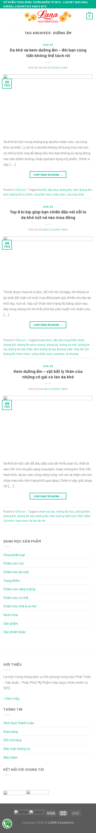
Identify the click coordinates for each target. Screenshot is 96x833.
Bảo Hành (10, 757)
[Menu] (6, 16)
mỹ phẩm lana (43, 194)
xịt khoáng (72, 354)
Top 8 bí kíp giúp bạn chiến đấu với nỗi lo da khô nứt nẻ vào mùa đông (48, 214)
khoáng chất (64, 349)
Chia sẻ (48, 44)
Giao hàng (10, 731)
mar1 (65, 67)
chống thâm (82, 511)
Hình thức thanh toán (18, 723)
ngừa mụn (21, 520)
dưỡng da (52, 344)
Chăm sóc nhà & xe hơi (20, 606)
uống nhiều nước (42, 354)
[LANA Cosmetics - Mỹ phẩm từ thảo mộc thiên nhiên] (48, 16)
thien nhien (23, 354)
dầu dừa (53, 189)
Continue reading (48, 174)
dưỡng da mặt (68, 344)
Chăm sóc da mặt (16, 572)
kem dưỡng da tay (45, 349)
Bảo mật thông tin (16, 748)
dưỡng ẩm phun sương (31, 344)
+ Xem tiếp (11, 698)
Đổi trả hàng (12, 740)
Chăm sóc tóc (13, 563)
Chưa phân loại (14, 555)
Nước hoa (10, 614)
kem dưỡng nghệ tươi (63, 516)
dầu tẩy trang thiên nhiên (68, 340)
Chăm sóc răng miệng (19, 589)
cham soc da (46, 511)
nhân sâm (59, 194)
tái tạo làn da (37, 520)
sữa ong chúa (75, 194)
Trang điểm (11, 580)
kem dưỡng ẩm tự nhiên (18, 194)
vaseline (59, 354)
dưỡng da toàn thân (20, 349)
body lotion (45, 340)
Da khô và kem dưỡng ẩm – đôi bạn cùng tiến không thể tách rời (48, 52)
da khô (42, 189)
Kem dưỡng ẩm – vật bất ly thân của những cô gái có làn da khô (48, 374)
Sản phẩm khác (14, 632)
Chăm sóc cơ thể (15, 597)
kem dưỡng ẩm (82, 189)
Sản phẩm (10, 623)
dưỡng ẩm (65, 189)
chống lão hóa (65, 511)
